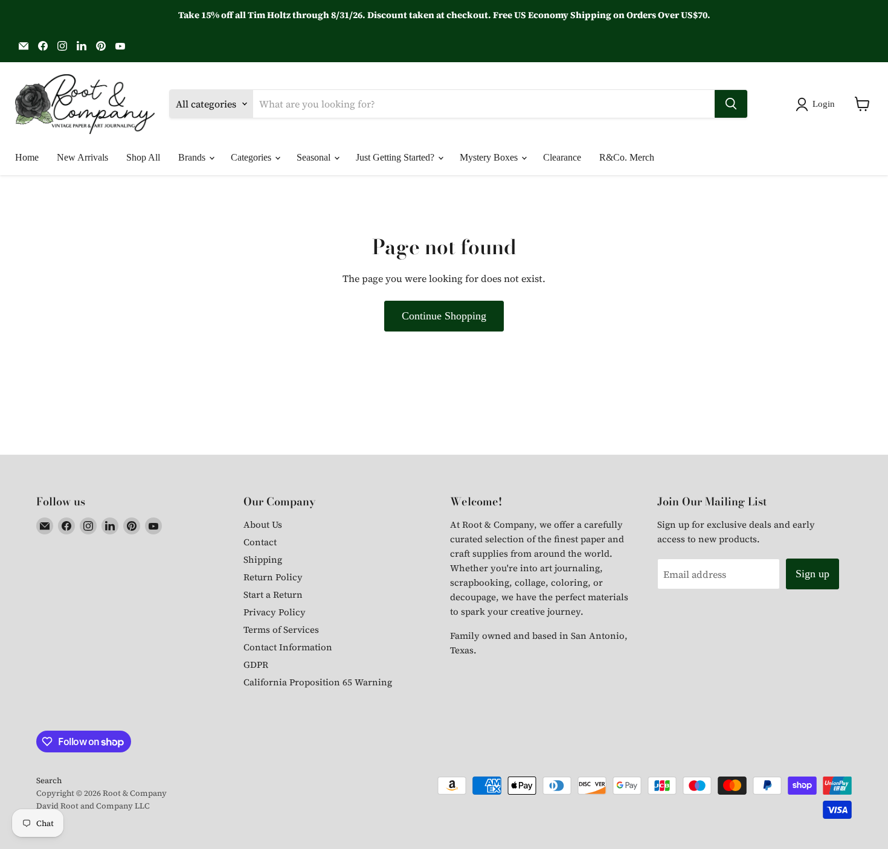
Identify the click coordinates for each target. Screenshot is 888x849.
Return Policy (273, 577)
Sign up (812, 574)
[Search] (731, 104)
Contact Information (287, 647)
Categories (252, 157)
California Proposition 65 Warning (317, 682)
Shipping (262, 559)
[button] (818, 104)
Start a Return (273, 594)
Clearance (562, 157)
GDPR (255, 664)
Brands (193, 157)
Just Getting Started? (396, 157)
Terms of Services (281, 629)
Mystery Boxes (490, 157)
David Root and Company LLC (93, 806)
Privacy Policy (274, 612)
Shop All (143, 157)
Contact (260, 542)
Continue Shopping (444, 316)
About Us (262, 524)
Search (49, 780)
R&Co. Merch (626, 157)
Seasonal (315, 157)
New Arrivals (82, 157)
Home (27, 157)
